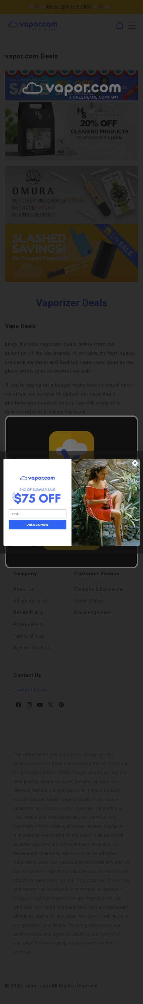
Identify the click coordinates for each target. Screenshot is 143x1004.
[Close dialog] (135, 463)
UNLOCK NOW (37, 524)
